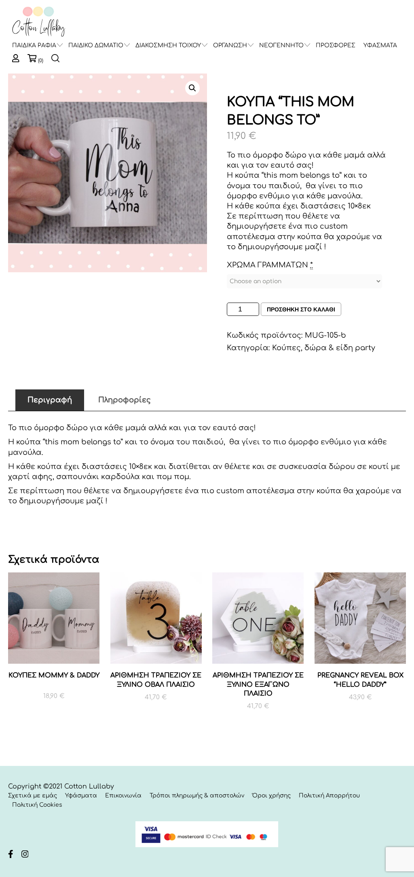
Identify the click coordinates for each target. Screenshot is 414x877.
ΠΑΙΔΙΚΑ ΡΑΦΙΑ (34, 45)
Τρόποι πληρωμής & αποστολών (197, 796)
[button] (192, 88)
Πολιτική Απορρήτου (329, 796)
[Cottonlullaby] (38, 22)
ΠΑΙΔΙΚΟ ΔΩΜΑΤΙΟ (95, 45)
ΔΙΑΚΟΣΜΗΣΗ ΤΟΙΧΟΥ (168, 45)
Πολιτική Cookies (37, 805)
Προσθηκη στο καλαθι (301, 309)
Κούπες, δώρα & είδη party (323, 348)
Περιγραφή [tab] (49, 400)
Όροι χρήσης (271, 796)
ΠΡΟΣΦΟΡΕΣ (335, 45)
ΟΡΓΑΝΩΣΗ (230, 45)
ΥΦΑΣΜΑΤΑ (380, 45)
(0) (40, 60)
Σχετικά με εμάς (32, 796)
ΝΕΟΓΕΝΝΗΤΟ (281, 45)
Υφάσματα (81, 796)
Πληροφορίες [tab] (124, 400)
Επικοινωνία (123, 796)
